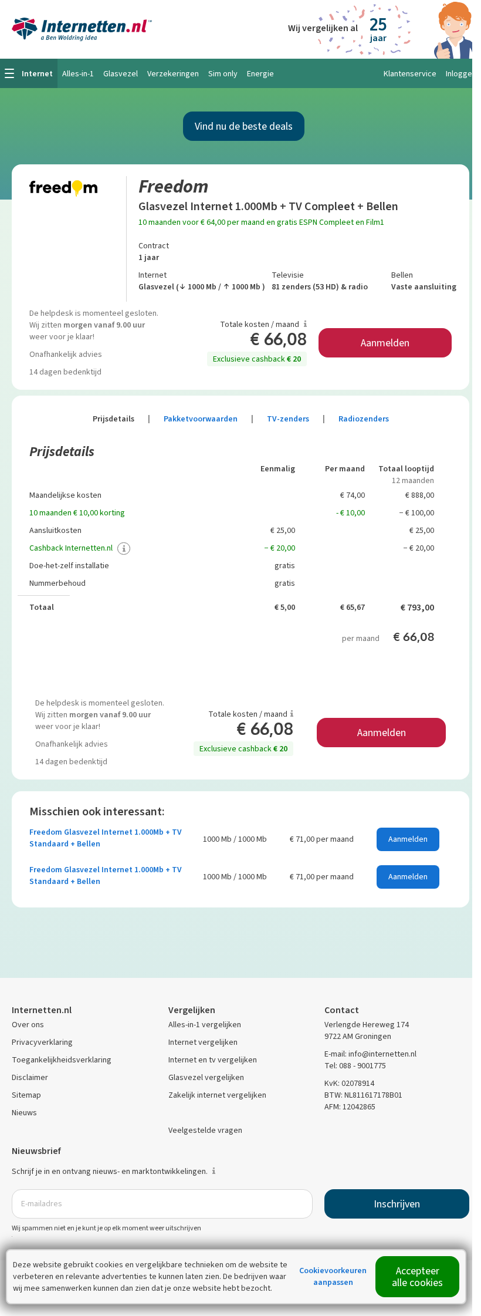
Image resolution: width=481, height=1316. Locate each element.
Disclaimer (30, 1077)
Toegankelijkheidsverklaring (61, 1059)
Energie (260, 73)
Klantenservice (410, 73)
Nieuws (24, 1112)
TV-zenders (296, 418)
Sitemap (26, 1095)
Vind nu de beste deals (244, 126)
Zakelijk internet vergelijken (217, 1095)
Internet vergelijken (203, 1042)
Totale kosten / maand (260, 324)
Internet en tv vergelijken (212, 1059)
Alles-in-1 (78, 73)
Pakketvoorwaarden (208, 418)
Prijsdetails (121, 418)
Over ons (28, 1024)
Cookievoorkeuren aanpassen (333, 1276)
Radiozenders (363, 418)
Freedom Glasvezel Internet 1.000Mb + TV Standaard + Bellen (105, 837)
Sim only (223, 73)
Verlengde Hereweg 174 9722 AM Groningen (366, 1030)
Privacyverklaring (42, 1042)
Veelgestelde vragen (205, 1130)
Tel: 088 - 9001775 (355, 1065)
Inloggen (461, 73)
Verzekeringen (173, 73)
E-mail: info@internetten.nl (370, 1053)
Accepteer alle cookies (417, 1277)
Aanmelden (385, 343)
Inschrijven (397, 1204)
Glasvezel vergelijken (206, 1077)
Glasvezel (120, 73)
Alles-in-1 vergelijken (204, 1024)
